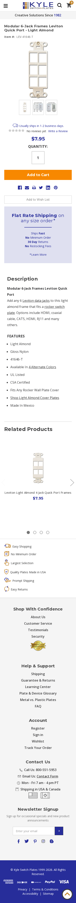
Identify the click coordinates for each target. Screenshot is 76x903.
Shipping (38, 674)
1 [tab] (28, 532)
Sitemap (48, 894)
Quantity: (38, 146)
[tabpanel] (38, 481)
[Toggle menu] (5, 5)
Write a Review (58, 131)
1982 (57, 15)
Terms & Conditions (45, 889)
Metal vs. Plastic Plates (38, 700)
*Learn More (38, 254)
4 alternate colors (42, 367)
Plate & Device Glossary (38, 693)
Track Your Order (38, 748)
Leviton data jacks (36, 300)
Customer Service (38, 623)
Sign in (38, 735)
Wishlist (38, 741)
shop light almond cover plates (34, 398)
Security (38, 636)
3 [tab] (41, 532)
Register (38, 728)
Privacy (22, 889)
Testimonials (38, 630)
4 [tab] (47, 532)
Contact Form (47, 776)
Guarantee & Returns (38, 680)
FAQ (38, 706)
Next (72, 482)
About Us (38, 617)
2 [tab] (34, 532)
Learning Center (38, 687)
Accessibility (30, 894)
